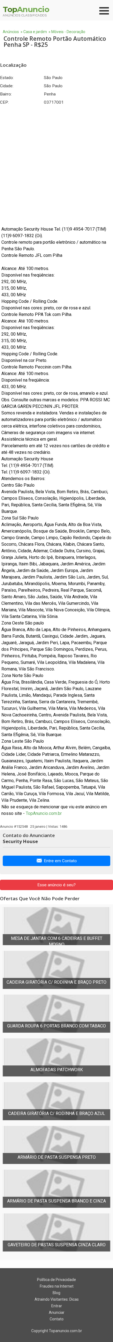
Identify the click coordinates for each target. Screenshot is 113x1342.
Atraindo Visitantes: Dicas (57, 1299)
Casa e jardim (35, 32)
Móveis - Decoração (68, 32)
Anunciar (56, 1312)
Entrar (56, 1306)
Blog (56, 1293)
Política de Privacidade (56, 1279)
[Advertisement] (56, 165)
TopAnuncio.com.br (44, 813)
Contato (57, 1319)
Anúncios (11, 32)
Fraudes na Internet (57, 1286)
